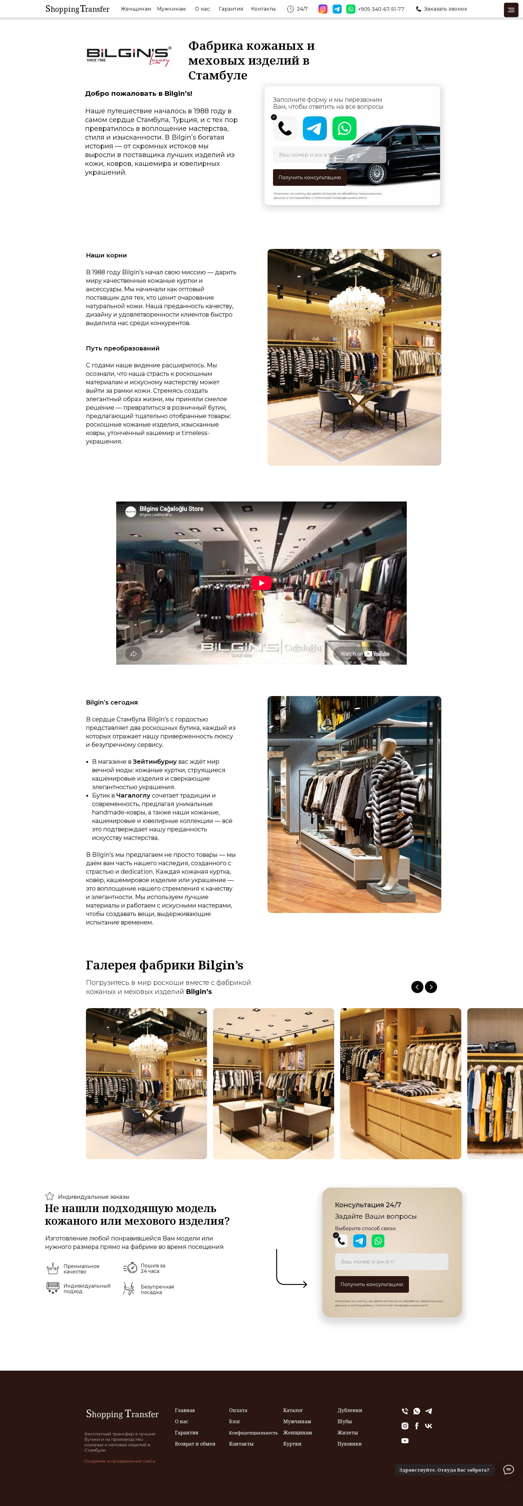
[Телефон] (405, 1413)
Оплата (238, 1410)
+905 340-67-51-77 (381, 9)
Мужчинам (171, 9)
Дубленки (349, 1410)
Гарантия (231, 9)
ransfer (97, 9)
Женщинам (136, 9)
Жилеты (347, 1432)
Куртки (292, 1443)
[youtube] (405, 1443)
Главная (185, 1410)
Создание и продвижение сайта (119, 1461)
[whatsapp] (417, 1413)
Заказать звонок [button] (446, 9)
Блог (234, 1421)
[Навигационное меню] (511, 10)
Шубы (344, 1421)
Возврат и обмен (195, 1443)
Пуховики (349, 1443)
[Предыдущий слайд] (417, 987)
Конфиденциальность (253, 1433)
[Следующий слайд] (431, 987)
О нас (202, 9)
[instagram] (405, 1428)
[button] (419, 9)
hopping (65, 9)
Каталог (293, 1410)
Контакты (263, 9)
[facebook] (417, 1428)
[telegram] (428, 1413)
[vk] (428, 1428)
